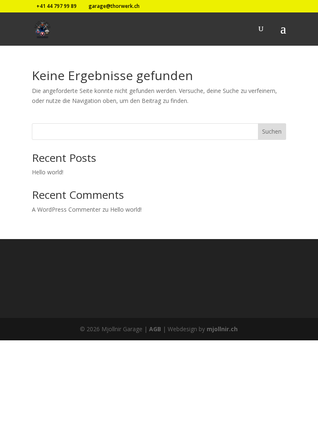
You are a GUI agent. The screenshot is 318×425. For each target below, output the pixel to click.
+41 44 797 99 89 (56, 6)
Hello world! (47, 172)
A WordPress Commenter (66, 209)
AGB (155, 329)
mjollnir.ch (222, 329)
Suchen (272, 131)
